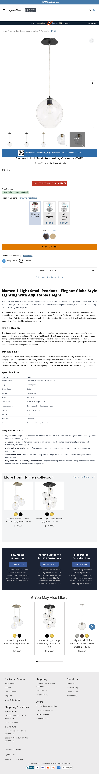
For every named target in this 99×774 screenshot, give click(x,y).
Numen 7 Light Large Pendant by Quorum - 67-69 (49, 643)
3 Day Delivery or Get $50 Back (15, 192)
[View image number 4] (60, 139)
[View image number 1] (9, 139)
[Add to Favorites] (91, 40)
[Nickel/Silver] (77, 636)
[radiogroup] (49, 236)
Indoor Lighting (17, 31)
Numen (56, 163)
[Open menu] (4, 10)
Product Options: (10, 198)
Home (4, 31)
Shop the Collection (84, 477)
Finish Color (47, 230)
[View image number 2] (26, 139)
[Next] (92, 627)
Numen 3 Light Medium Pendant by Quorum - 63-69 (17, 643)
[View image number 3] (43, 139)
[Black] (21, 514)
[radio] (46, 236)
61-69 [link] (53, 31)
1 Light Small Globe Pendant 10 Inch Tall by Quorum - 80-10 (82, 643)
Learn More (18, 564)
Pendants (44, 31)
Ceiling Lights (32, 31)
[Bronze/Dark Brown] (82, 636)
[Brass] (16, 514)
